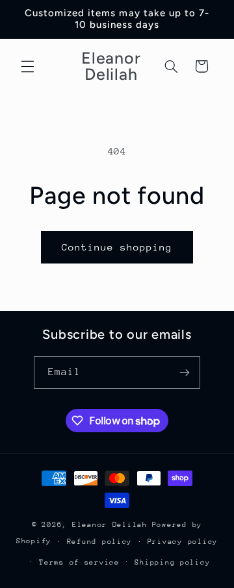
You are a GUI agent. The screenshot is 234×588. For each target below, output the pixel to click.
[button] (27, 66)
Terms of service (79, 562)
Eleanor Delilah (110, 525)
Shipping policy (172, 562)
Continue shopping (117, 246)
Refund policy (100, 541)
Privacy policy (183, 541)
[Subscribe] (185, 372)
